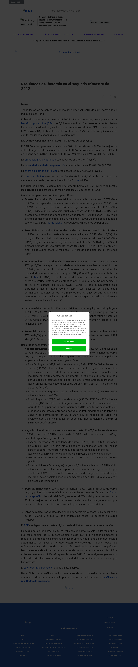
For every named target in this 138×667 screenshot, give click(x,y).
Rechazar (69, 349)
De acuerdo (69, 342)
